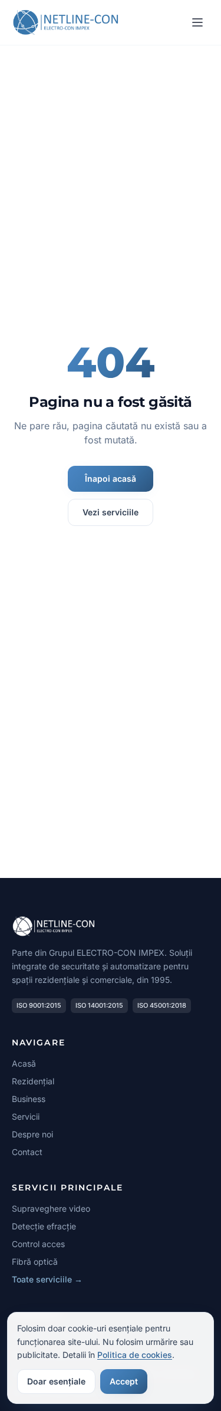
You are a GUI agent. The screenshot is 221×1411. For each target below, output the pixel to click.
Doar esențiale (56, 1381)
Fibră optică (35, 1262)
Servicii (25, 1116)
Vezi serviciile (110, 512)
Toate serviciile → (47, 1279)
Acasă (24, 1063)
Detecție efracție (44, 1226)
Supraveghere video (51, 1208)
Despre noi (32, 1134)
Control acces (38, 1244)
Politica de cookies (134, 1355)
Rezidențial (33, 1081)
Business (28, 1099)
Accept (124, 1381)
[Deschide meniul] (197, 22)
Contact (27, 1152)
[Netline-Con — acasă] (66, 22)
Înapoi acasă (110, 478)
